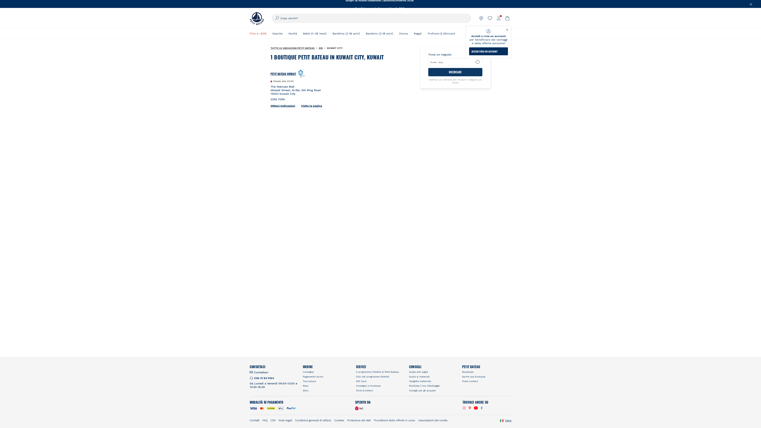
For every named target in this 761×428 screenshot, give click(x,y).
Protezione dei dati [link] (359, 420)
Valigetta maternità (420, 381)
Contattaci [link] (261, 372)
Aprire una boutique (473, 376)
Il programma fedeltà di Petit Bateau (377, 372)
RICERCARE (455, 72)
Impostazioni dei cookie (432, 420)
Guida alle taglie (418, 372)
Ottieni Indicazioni (283, 105)
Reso (305, 385)
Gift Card (361, 381)
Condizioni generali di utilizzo (313, 420)
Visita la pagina (311, 105)
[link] (481, 18)
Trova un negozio (439, 54)
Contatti (254, 420)
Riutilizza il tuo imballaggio (424, 385)
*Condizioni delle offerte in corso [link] (394, 420)
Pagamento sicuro (313, 376)
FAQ (265, 420)
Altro (306, 390)
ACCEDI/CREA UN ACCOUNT (484, 51)
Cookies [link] (339, 420)
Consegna (308, 372)
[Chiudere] (751, 4)
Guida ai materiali (419, 376)
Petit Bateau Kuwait (283, 74)
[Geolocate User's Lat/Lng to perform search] (477, 62)
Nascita (277, 33)
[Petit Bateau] (257, 18)
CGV (273, 420)
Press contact (470, 381)
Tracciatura (309, 381)
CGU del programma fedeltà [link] (372, 376)
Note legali (285, 420)
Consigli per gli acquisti (422, 390)
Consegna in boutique (368, 385)
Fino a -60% (258, 33)
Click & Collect (364, 390)
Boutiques (468, 372)
